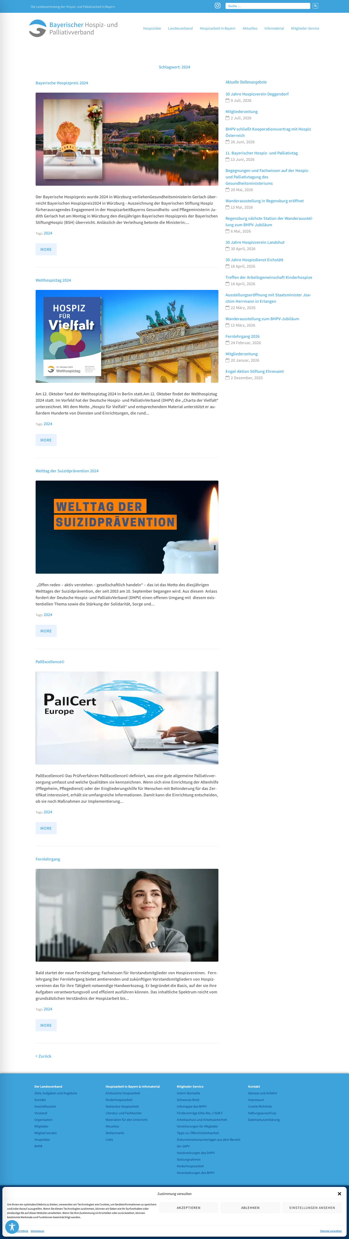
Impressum (37, 1231)
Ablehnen (250, 1207)
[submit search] (315, 6)
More (46, 249)
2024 (48, 233)
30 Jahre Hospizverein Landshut (255, 242)
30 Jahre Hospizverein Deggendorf (257, 94)
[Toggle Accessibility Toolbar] (12, 1227)
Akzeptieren (189, 1207)
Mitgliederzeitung (242, 111)
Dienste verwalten (331, 1231)
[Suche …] (268, 5)
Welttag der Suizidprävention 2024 (67, 470)
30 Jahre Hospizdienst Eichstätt (254, 259)
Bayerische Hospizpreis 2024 (62, 83)
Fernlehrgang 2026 (242, 336)
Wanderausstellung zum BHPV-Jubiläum (262, 318)
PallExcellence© (50, 661)
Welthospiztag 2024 (53, 280)
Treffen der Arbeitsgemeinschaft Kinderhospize (269, 277)
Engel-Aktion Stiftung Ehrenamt (255, 371)
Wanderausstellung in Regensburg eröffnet (265, 200)
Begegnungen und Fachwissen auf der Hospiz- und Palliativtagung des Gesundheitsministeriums (267, 177)
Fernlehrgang (48, 859)
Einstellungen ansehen (312, 1207)
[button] (339, 1193)
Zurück (43, 1056)
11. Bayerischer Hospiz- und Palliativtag (262, 153)
